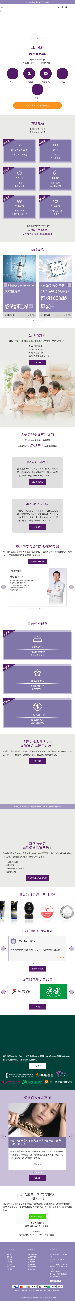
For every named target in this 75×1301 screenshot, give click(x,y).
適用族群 (9, 1257)
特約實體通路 (32, 1266)
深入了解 (37, 761)
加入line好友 (39, 1217)
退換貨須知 (31, 1269)
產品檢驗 (9, 1264)
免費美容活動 (32, 1257)
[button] (69, 285)
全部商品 (9, 1254)
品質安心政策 (37, 482)
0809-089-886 (31, 1226)
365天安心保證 (32, 1254)
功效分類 (9, 1259)
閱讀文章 (37, 1164)
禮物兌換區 (31, 1264)
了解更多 (37, 362)
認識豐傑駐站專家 (37, 561)
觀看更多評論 (37, 969)
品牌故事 (9, 1262)
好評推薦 (9, 1269)
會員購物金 (31, 1262)
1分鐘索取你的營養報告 (37, 878)
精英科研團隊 (11, 1266)
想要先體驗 (31, 1259)
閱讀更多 (37, 1178)
